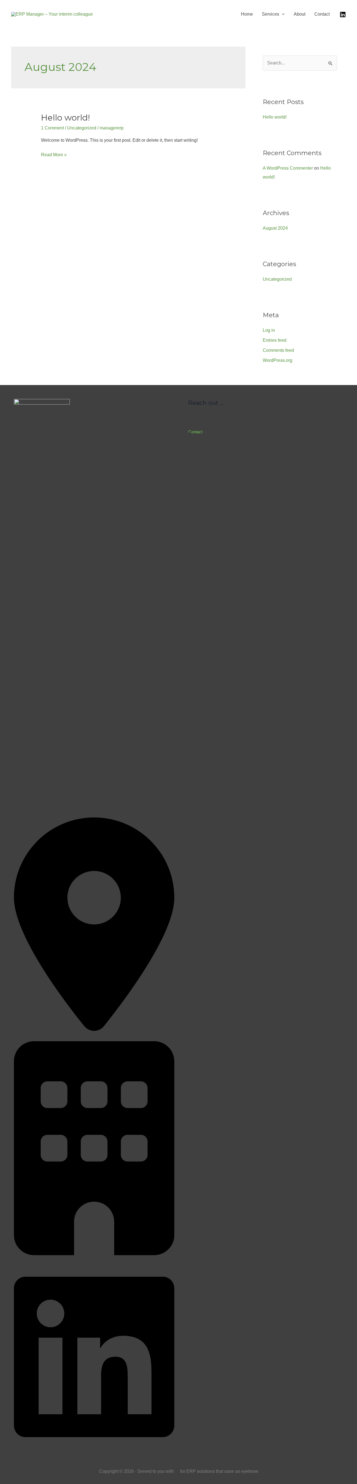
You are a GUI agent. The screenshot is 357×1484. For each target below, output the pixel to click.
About (299, 14)
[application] (282, 14)
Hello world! (65, 117)
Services (270, 14)
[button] (268, 431)
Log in (269, 330)
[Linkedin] (343, 14)
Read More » (54, 155)
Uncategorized (81, 128)
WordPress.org (277, 360)
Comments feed (278, 350)
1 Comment (52, 128)
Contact (322, 14)
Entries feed (274, 340)
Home (247, 14)
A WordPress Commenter (288, 168)
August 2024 (275, 228)
